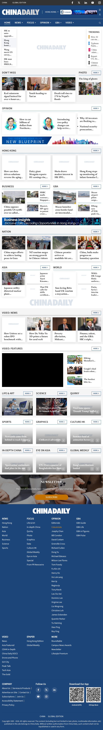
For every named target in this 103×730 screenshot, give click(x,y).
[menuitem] (50, 12)
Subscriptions (8, 696)
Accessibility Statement (12, 700)
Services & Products (21, 688)
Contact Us (24, 692)
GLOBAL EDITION (19, 2)
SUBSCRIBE (51, 497)
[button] (24, 412)
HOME (7, 22)
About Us (6, 688)
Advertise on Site (9, 692)
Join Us (20, 696)
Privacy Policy (8, 704)
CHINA (4, 2)
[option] (51, 47)
